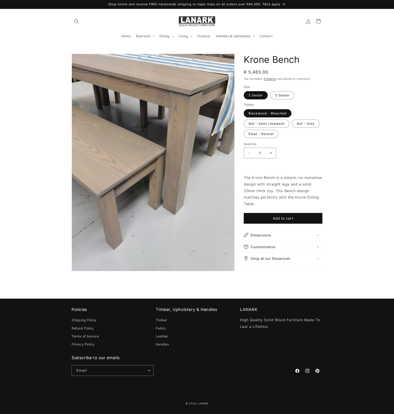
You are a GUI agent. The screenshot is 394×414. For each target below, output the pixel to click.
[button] (77, 21)
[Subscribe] (148, 370)
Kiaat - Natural (261, 133)
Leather (162, 336)
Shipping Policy (84, 320)
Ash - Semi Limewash (267, 123)
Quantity (250, 144)
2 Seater (256, 95)
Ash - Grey (306, 123)
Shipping (270, 78)
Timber (161, 320)
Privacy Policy (83, 344)
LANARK (203, 403)
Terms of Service (85, 336)
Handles (162, 344)
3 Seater (282, 95)
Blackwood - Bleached (268, 113)
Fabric (161, 328)
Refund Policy (83, 328)
